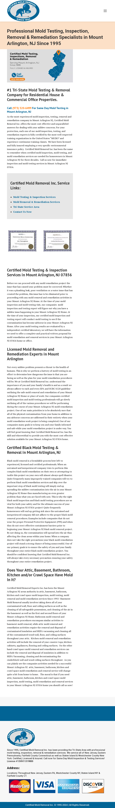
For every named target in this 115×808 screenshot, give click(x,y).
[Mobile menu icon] (105, 11)
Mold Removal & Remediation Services (36, 202)
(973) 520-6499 (21, 108)
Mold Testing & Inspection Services (34, 197)
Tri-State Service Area (26, 206)
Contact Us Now (22, 211)
